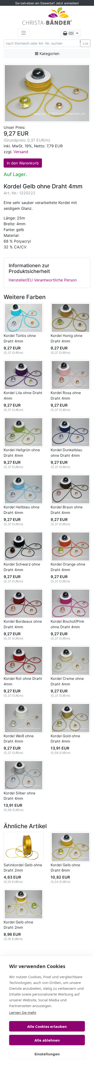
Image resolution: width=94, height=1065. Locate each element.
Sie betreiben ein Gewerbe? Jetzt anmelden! (47, 3)
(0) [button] (71, 33)
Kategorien (48, 53)
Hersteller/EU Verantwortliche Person (43, 280)
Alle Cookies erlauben (47, 1026)
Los (85, 43)
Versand (20, 151)
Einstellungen (47, 1053)
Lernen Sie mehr (22, 1012)
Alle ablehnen (47, 1040)
